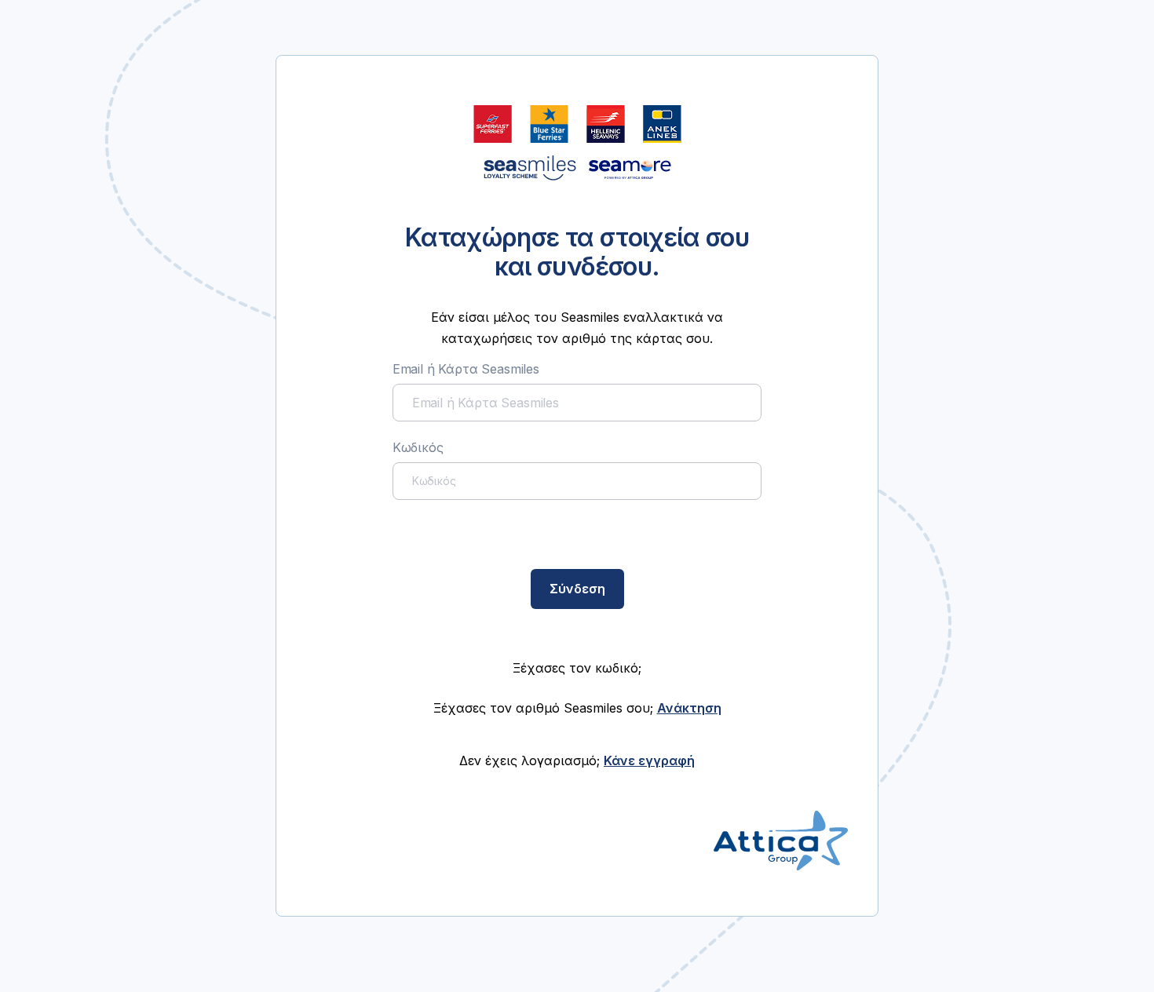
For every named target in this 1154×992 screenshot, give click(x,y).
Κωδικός (418, 447)
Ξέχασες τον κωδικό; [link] (577, 668)
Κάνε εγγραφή (649, 760)
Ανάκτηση (689, 708)
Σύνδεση (577, 588)
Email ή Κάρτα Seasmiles (466, 369)
